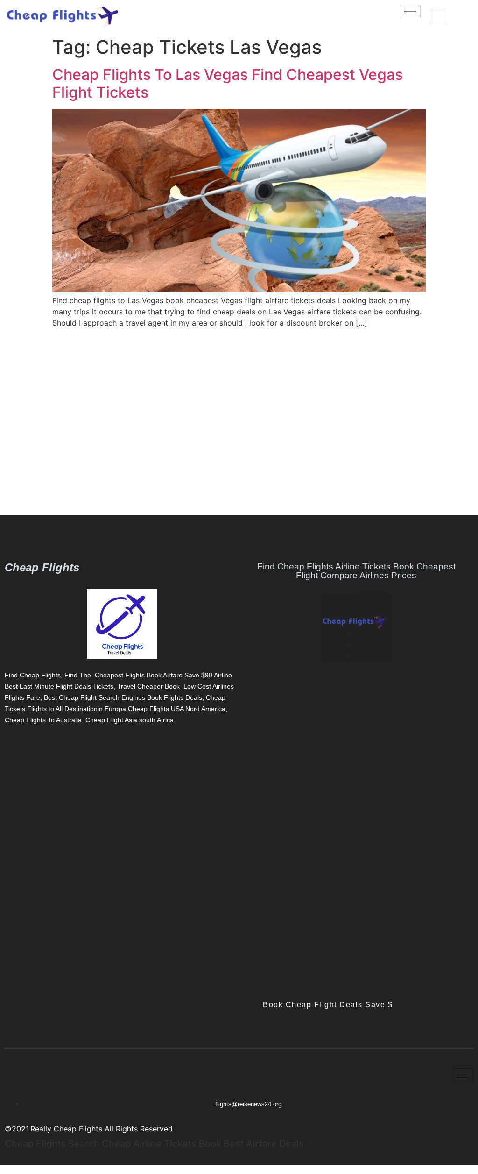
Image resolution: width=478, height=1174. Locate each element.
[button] (438, 16)
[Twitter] (23, 749)
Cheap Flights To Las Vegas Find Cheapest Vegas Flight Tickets (227, 83)
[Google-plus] (40, 749)
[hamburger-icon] (410, 11)
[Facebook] (7, 749)
